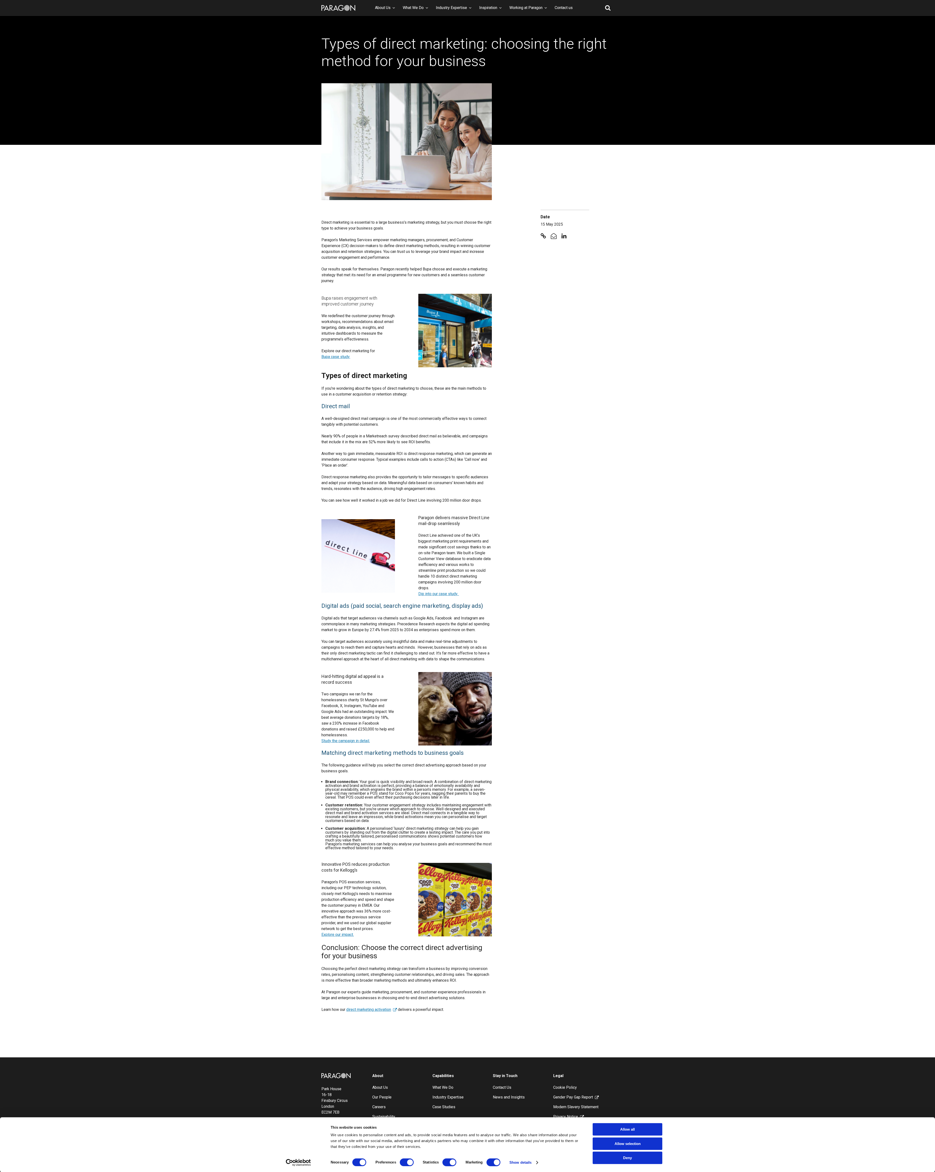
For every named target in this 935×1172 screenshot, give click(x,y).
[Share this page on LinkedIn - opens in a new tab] (564, 236)
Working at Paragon (525, 7)
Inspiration (488, 7)
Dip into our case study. (438, 593)
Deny (627, 1158)
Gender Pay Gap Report (573, 1097)
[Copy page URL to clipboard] (543, 236)
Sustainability (383, 1116)
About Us (383, 7)
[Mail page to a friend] (554, 236)
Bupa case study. (335, 356)
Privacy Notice (565, 1116)
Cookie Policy (565, 1087)
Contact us (564, 7)
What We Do (413, 7)
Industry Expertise (451, 7)
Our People (382, 1097)
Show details (520, 1162)
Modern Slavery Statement (575, 1107)
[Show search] (608, 8)
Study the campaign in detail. (345, 740)
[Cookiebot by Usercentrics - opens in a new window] (298, 1162)
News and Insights (509, 1097)
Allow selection (628, 1144)
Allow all (627, 1129)
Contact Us (502, 1087)
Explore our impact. (337, 934)
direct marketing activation (368, 1009)
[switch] (407, 1162)
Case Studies (443, 1107)
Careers (379, 1107)
